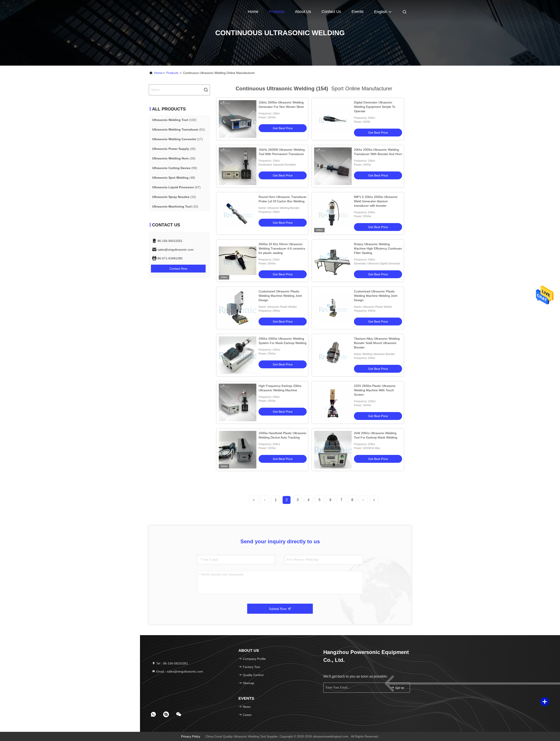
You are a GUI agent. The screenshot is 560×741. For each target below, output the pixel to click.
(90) (174, 168)
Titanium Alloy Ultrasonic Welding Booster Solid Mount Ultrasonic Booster (377, 343)
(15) (174, 197)
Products (276, 11)
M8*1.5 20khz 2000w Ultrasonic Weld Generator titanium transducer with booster (376, 201)
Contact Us (331, 11)
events (358, 11)
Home (253, 11)
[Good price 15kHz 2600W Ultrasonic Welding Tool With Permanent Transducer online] (237, 166)
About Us (303, 11)
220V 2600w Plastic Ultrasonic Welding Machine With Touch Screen (375, 390)
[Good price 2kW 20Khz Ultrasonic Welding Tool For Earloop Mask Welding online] (333, 449)
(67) (176, 187)
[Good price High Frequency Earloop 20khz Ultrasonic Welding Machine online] (237, 402)
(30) (173, 158)
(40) (174, 148)
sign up (399, 687)
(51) (178, 129)
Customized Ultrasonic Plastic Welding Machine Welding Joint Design (280, 296)
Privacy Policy (190, 736)
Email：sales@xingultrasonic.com (179, 671)
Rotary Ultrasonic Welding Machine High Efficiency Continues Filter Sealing (378, 248)
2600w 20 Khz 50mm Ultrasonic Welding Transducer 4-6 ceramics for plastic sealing (282, 248)
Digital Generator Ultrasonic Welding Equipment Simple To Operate (374, 107)
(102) (174, 120)
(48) (173, 177)
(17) (177, 139)
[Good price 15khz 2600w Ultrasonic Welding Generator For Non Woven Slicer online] (237, 119)
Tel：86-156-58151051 (171, 663)
